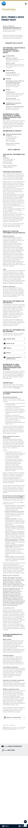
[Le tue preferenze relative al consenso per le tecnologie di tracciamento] (25, 825)
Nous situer (11, 750)
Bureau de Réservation (15, 746)
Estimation (23, 826)
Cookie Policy (17, 387)
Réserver (6, 826)
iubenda (4, 727)
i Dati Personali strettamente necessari (14, 728)
